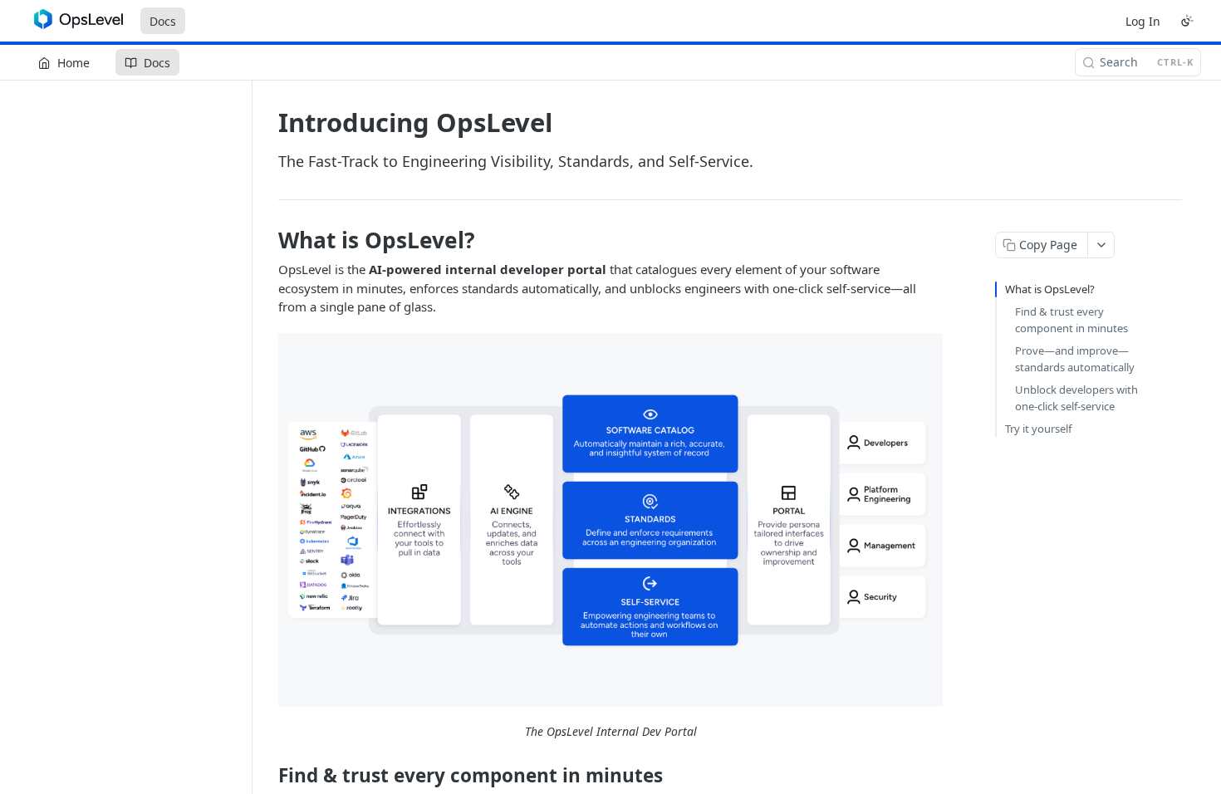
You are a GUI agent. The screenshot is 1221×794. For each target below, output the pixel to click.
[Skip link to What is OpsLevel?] (267, 240)
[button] (610, 520)
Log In (1142, 21)
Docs (163, 21)
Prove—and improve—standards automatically (1075, 359)
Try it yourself (1038, 428)
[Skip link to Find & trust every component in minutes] (267, 775)
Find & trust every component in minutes (1071, 320)
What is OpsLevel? (1050, 289)
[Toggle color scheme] (1187, 20)
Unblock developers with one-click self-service (1076, 398)
